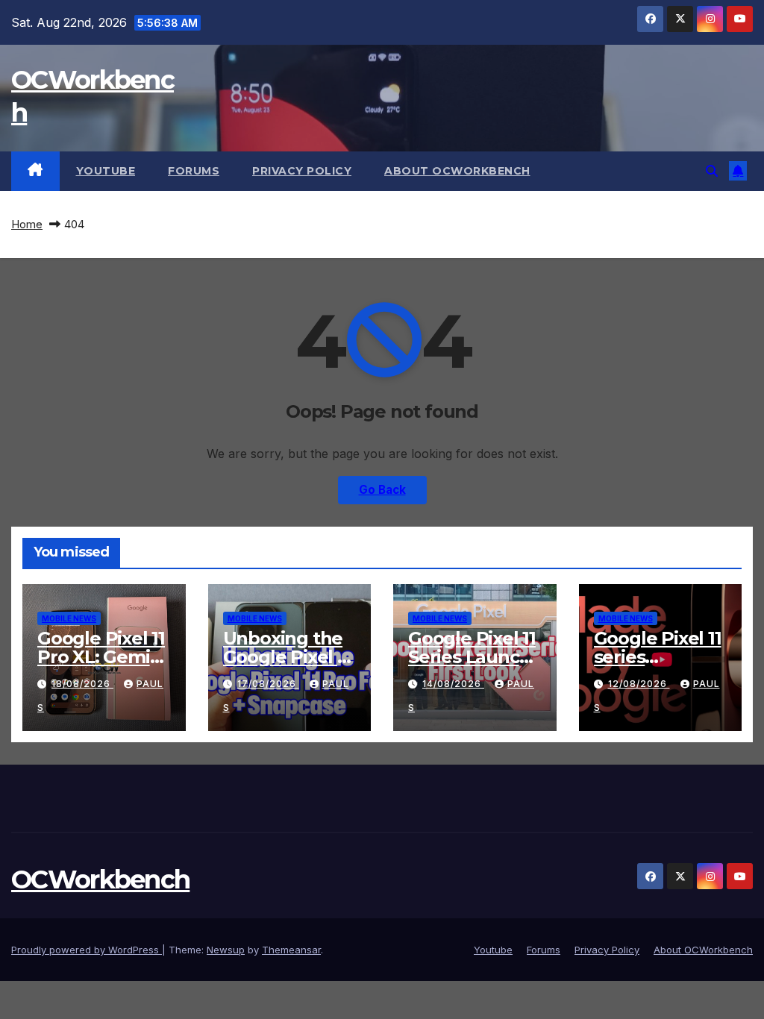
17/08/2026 (268, 683)
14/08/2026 (453, 683)
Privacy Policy (301, 171)
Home (27, 224)
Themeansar (291, 950)
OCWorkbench (100, 879)
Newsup (226, 950)
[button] (712, 170)
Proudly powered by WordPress (86, 950)
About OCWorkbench (457, 171)
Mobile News (69, 618)
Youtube (106, 171)
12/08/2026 (639, 683)
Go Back (382, 490)
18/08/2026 (82, 683)
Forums (193, 171)
